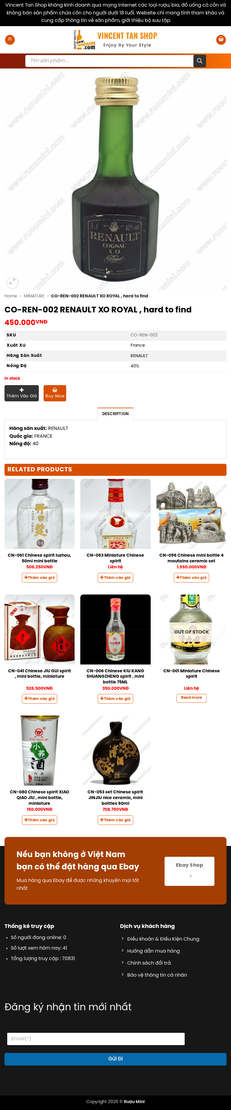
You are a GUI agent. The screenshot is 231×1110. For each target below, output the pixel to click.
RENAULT (139, 356)
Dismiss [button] (181, 20)
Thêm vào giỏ (21, 396)
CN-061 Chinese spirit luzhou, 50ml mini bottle (39, 558)
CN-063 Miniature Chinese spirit (115, 558)
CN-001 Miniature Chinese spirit (191, 674)
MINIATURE (34, 296)
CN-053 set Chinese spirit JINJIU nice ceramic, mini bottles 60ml (115, 798)
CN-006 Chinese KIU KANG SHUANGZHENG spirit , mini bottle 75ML (115, 677)
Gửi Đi (115, 1059)
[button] (10, 40)
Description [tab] (115, 414)
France (138, 345)
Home (11, 296)
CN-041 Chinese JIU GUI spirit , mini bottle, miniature (39, 674)
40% (135, 366)
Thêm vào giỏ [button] (41, 578)
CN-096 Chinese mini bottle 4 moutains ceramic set (191, 558)
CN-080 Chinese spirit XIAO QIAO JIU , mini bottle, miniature (39, 798)
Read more (191, 698)
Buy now (54, 396)
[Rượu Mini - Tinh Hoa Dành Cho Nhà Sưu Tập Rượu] (115, 39)
